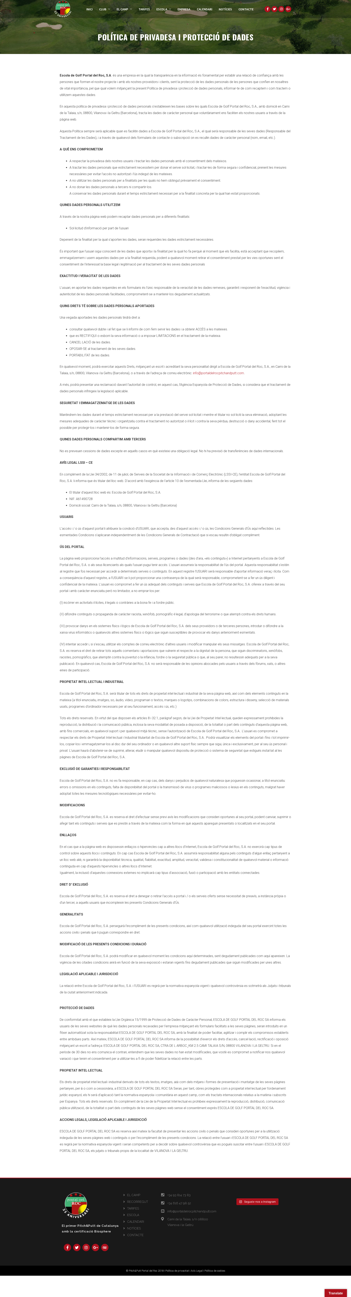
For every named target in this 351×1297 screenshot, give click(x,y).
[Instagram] (86, 1247)
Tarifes (144, 9)
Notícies (225, 9)
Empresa (184, 9)
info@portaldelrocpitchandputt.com (218, 373)
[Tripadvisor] (104, 1247)
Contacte (246, 9)
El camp (122, 9)
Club (102, 9)
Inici (89, 9)
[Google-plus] (95, 1247)
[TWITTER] (274, 9)
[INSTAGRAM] (281, 9)
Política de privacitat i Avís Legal (184, 1270)
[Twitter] (76, 1247)
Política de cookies (215, 1270)
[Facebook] (67, 1247)
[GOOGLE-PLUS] (288, 9)
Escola (161, 9)
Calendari (204, 9)
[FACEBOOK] (267, 9)
